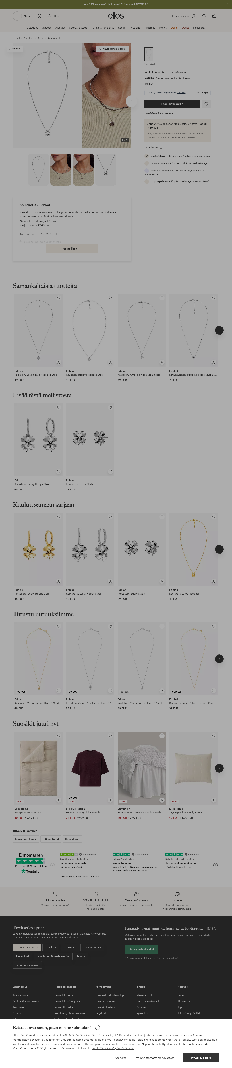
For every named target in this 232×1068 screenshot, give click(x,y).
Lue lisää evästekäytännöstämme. (113, 1048)
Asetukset (121, 1057)
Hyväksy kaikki (201, 1057)
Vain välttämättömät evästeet (155, 1057)
